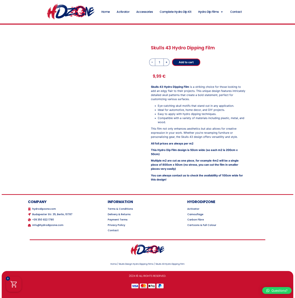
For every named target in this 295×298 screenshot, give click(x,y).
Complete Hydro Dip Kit (175, 12)
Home (105, 12)
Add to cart (186, 62)
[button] (277, 290)
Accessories (144, 12)
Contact (236, 12)
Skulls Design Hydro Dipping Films (136, 263)
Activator (123, 12)
